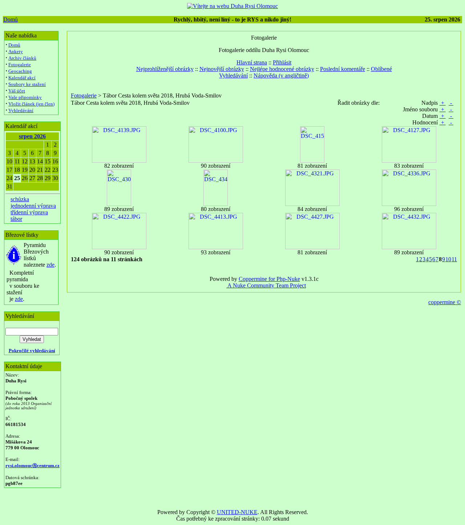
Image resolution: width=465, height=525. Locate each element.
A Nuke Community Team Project (266, 285)
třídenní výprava (29, 212)
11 (454, 259)
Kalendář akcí (22, 77)
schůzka (20, 199)
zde (50, 265)
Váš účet (16, 91)
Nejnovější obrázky (221, 69)
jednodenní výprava (33, 206)
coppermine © (444, 302)
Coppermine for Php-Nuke (269, 279)
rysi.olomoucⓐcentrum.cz (32, 465)
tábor (16, 219)
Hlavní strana (251, 62)
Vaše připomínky (25, 97)
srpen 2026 (32, 136)
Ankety (15, 51)
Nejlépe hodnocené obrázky (282, 69)
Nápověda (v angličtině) (281, 75)
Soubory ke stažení (27, 84)
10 (448, 259)
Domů (10, 19)
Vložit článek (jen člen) (31, 104)
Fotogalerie (19, 64)
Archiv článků (22, 58)
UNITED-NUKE (237, 512)
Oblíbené (381, 69)
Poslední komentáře (342, 69)
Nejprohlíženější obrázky (165, 69)
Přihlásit (282, 62)
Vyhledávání (20, 110)
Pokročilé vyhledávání (32, 350)
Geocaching (20, 71)
